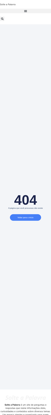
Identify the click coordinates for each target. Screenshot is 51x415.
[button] (25, 11)
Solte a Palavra (8, 4)
